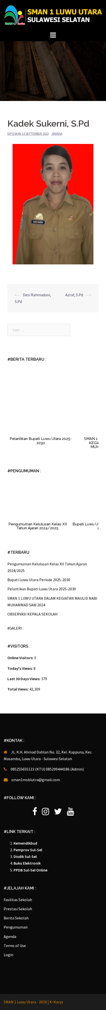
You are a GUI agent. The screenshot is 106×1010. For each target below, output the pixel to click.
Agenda (10, 936)
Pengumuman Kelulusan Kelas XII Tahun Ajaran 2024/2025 (37, 526)
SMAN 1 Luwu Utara (20, 1001)
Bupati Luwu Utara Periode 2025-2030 (38, 579)
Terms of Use (15, 945)
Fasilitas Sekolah (18, 899)
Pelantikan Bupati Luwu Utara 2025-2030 (41, 440)
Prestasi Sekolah (18, 908)
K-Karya (56, 1001)
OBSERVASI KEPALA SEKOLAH (32, 614)
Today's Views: (20, 668)
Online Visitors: (20, 657)
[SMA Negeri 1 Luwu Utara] (53, 14)
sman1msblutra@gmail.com (35, 779)
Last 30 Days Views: (24, 678)
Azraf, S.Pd (74, 294)
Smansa (57, 134)
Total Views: (18, 689)
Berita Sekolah (16, 917)
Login (8, 954)
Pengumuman (16, 927)
